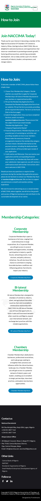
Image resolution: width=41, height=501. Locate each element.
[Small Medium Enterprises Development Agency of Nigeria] (20, 469)
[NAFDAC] (20, 463)
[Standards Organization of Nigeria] (20, 466)
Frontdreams (35, 497)
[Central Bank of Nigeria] (20, 460)
